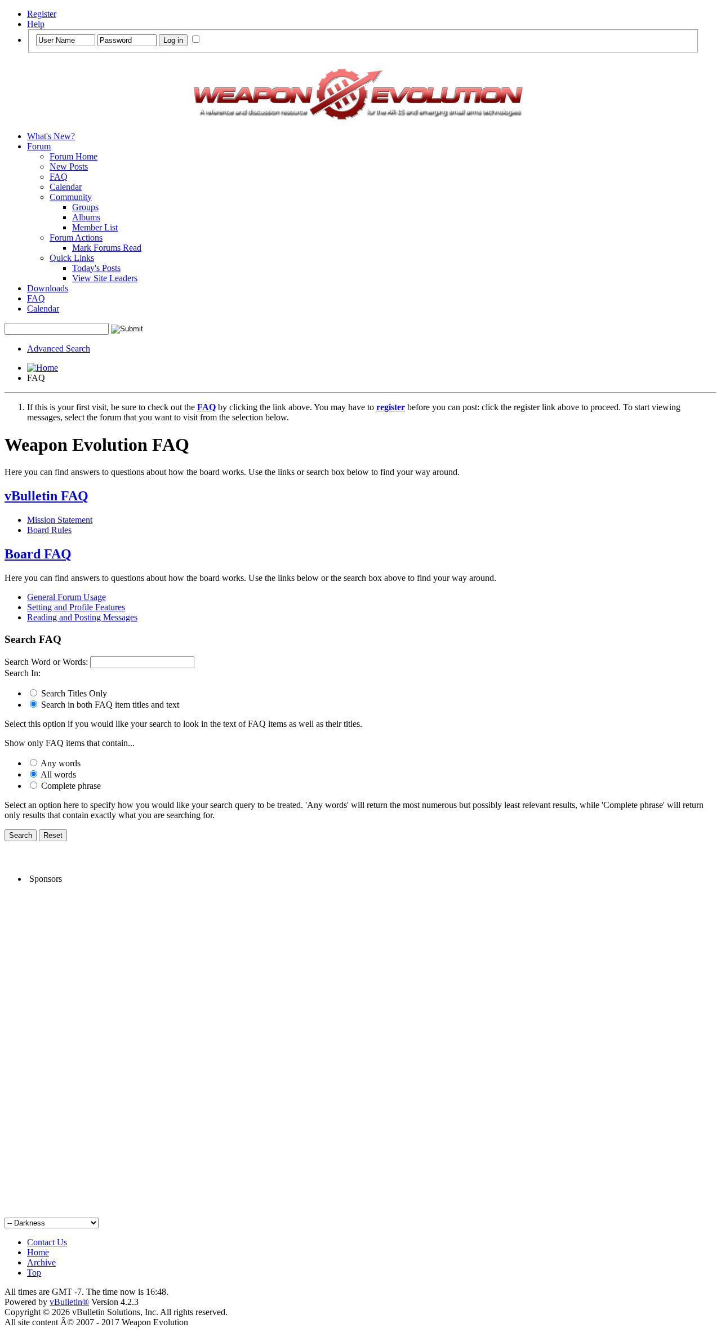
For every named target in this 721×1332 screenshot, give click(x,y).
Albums (86, 217)
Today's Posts (96, 268)
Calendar (66, 187)
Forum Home (73, 156)
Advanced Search (58, 348)
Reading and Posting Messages (82, 617)
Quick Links (72, 258)
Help (35, 24)
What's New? (51, 136)
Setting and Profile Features (76, 607)
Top (34, 1272)
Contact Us (47, 1242)
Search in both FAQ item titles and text (109, 704)
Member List (95, 227)
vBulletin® (69, 1302)
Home (38, 1252)
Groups (85, 207)
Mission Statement (59, 520)
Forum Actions (76, 237)
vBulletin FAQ (46, 496)
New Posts (69, 166)
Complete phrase (70, 786)
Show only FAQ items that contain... (70, 743)
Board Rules (49, 530)
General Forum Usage (66, 597)
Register (41, 14)
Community (71, 197)
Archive (41, 1262)
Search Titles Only (73, 693)
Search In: (23, 673)
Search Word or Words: (46, 662)
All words (57, 774)
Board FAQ (38, 554)
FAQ (59, 176)
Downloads (47, 288)
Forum (39, 146)
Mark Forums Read (106, 247)
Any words (60, 763)
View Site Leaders (104, 278)
